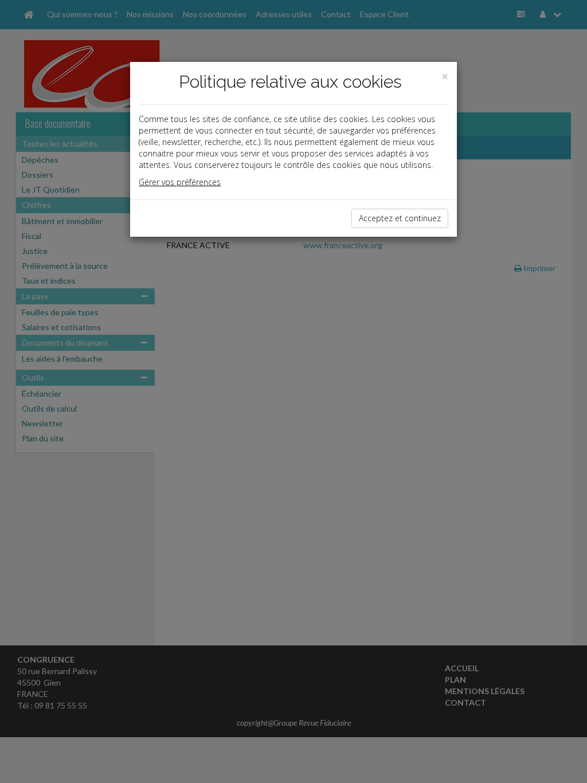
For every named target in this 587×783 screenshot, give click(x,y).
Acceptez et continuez (400, 218)
